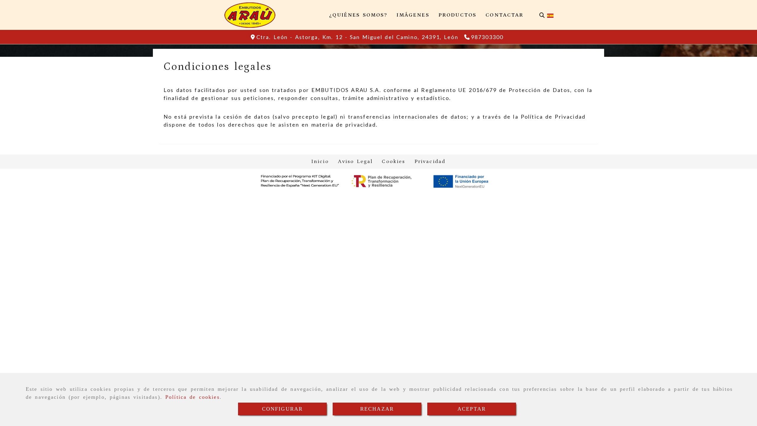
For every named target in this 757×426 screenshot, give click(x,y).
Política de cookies (192, 397)
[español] (550, 15)
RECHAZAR (377, 409)
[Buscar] (542, 15)
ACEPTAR (471, 409)
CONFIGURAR (282, 409)
